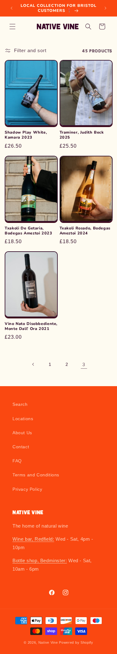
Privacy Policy (27, 489)
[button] (12, 26)
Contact (20, 446)
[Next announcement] (105, 8)
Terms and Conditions (35, 474)
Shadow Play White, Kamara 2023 (26, 135)
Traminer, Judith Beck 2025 (82, 135)
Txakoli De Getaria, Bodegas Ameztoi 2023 (28, 231)
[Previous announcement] (11, 8)
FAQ (17, 460)
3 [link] (83, 364)
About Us (22, 432)
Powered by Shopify (76, 642)
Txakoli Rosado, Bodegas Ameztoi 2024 (85, 231)
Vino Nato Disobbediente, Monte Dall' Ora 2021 (31, 326)
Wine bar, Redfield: (33, 539)
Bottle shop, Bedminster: (39, 560)
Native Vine (48, 642)
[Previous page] (33, 364)
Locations (22, 418)
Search (20, 404)
